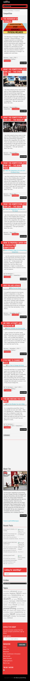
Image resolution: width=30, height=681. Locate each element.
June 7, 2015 (18, 387)
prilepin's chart (12, 610)
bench (19, 593)
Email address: (7, 636)
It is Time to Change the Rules (13, 361)
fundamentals (6, 601)
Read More (23, 516)
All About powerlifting (8, 10)
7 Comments (15, 234)
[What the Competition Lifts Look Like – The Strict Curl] (15, 81)
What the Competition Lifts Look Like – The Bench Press (15, 165)
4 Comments (15, 195)
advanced (13, 591)
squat (12, 613)
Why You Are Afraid (11, 285)
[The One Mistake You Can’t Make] (15, 404)
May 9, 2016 (13, 194)
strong (13, 616)
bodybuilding (16, 595)
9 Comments (7, 352)
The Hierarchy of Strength (10, 20)
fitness (20, 599)
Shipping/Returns (7, 660)
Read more (23, 63)
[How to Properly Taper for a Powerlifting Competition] (15, 251)
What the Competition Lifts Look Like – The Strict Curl (15, 72)
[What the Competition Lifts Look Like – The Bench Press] (15, 171)
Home (4, 647)
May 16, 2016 (13, 153)
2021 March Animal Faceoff (8, 555)
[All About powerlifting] (15, 1)
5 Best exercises (6, 591)
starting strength (21, 614)
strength (6, 616)
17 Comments (7, 390)
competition (14, 597)
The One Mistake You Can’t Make (14, 400)
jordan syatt (5, 602)
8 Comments (7, 61)
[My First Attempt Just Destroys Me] (15, 328)
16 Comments (15, 109)
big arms (9, 595)
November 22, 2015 (15, 313)
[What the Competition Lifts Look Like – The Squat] (15, 210)
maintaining (19, 602)
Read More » (21, 538)
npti (19, 604)
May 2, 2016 (13, 232)
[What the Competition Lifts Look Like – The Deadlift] (15, 127)
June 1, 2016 (13, 57)
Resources (6, 651)
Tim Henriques (9, 273)
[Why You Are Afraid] (15, 288)
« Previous (6, 435)
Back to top (6, 663)
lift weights (12, 603)
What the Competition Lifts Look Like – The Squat (15, 205)
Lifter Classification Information (11, 654)
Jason (6, 57)
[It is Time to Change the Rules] (15, 365)
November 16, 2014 (9, 426)
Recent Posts (8, 525)
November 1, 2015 (14, 348)
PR (8, 610)
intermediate (21, 601)
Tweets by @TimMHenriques (11, 521)
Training (13, 59)
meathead (10, 604)
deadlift (7, 598)
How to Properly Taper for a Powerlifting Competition (14, 245)
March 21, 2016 (8, 275)
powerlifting (9, 608)
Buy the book (6, 656)
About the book (7, 658)
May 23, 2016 (13, 107)
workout (10, 618)
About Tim (6, 649)
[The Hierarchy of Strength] (15, 28)
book (23, 595)
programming (18, 612)
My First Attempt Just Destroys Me (12, 324)
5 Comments (15, 315)
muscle (14, 605)
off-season (22, 604)
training (4, 618)
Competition (7, 59)
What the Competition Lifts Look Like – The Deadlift (15, 118)
